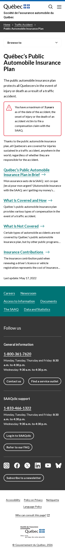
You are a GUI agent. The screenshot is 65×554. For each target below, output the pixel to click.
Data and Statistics (37, 309)
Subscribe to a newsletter (23, 477)
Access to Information (19, 301)
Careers (9, 293)
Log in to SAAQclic (18, 435)
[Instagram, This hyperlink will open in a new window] (6, 465)
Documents (48, 301)
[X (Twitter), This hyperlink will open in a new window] (27, 465)
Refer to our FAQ (17, 447)
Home (7, 24)
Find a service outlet (44, 381)
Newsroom (28, 293)
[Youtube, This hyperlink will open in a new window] (48, 465)
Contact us (13, 381)
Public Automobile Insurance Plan (24, 28)
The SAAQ (11, 309)
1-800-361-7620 (17, 354)
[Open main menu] (59, 7)
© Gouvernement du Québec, (32, 544)
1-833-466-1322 (17, 408)
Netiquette (52, 499)
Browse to (14, 42)
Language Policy (32, 506)
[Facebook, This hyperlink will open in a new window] (17, 465)
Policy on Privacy (33, 499)
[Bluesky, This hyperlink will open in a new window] (58, 465)
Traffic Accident (23, 24)
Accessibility (13, 499)
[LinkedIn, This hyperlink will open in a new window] (38, 465)
